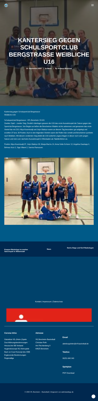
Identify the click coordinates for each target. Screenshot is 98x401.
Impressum (47, 302)
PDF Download (68, 373)
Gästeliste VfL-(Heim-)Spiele (15, 339)
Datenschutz (58, 302)
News (49, 68)
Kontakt (38, 302)
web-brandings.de (67, 392)
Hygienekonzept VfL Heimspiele (16, 349)
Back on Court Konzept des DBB (17, 352)
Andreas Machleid (65, 68)
